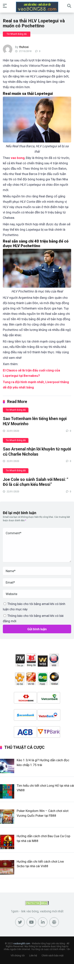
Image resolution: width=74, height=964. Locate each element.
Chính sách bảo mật (53, 955)
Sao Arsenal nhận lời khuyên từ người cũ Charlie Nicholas (37, 452)
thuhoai (24, 47)
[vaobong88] (37, 7)
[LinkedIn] (42, 922)
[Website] (54, 922)
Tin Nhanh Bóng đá (17, 34)
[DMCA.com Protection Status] (37, 904)
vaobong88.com (21, 943)
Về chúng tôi (18, 955)
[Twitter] (20, 922)
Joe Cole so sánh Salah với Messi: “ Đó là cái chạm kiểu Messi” (35, 482)
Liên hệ (33, 955)
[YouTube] (31, 922)
